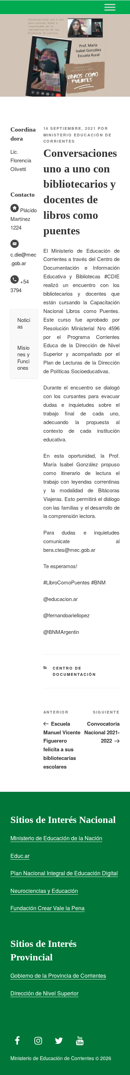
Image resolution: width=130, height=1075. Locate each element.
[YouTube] (80, 1039)
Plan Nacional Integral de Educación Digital (64, 873)
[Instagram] (38, 1039)
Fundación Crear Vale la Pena (47, 908)
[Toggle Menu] (109, 7)
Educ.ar (19, 856)
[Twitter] (59, 1039)
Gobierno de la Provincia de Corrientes (58, 975)
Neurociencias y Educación (44, 891)
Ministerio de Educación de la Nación (56, 838)
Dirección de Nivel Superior (44, 993)
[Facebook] (17, 1039)
